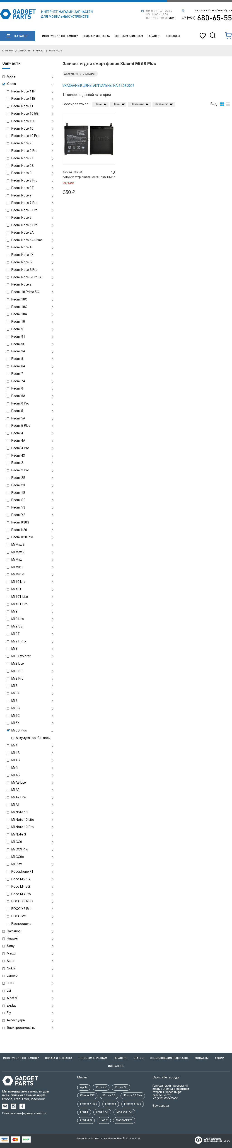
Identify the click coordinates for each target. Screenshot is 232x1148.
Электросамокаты (21, 1028)
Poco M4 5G (20, 886)
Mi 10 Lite (18, 582)
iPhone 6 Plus (132, 1104)
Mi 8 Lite (17, 663)
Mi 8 (14, 648)
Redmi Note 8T (22, 188)
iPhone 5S (109, 1095)
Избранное (116, 1066)
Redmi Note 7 (21, 195)
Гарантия (154, 36)
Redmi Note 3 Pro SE (27, 277)
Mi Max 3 (17, 544)
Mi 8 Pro (17, 678)
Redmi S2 (18, 500)
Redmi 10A (19, 314)
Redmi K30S (20, 522)
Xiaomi (12, 84)
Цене (98, 104)
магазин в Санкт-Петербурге (213, 11)
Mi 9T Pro (18, 641)
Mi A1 (15, 805)
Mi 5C (15, 715)
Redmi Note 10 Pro (25, 136)
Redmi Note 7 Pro (24, 203)
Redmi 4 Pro (20, 448)
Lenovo (12, 975)
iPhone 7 (101, 1087)
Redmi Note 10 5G (25, 113)
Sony (10, 946)
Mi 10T (16, 589)
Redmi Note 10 (22, 128)
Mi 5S (15, 708)
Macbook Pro (124, 1120)
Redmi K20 (19, 530)
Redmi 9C (18, 344)
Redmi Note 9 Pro (24, 151)
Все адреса (160, 1105)
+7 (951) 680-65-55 (165, 1098)
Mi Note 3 (18, 834)
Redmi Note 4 (21, 247)
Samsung (14, 931)
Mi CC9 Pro (19, 849)
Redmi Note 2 (21, 284)
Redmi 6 (17, 388)
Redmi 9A (18, 351)
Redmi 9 (17, 329)
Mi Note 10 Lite (22, 820)
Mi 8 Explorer (21, 656)
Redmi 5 (17, 411)
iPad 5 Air (102, 1112)
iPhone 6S (121, 1087)
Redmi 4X (18, 455)
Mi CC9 (16, 842)
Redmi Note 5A (22, 232)
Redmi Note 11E (23, 98)
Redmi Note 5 (21, 217)
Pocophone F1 (22, 871)
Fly (9, 1013)
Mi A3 (15, 775)
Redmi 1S (18, 493)
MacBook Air (124, 1112)
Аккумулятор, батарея (33, 738)
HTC (10, 983)
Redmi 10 (18, 321)
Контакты (173, 36)
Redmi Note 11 (22, 106)
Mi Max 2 (17, 552)
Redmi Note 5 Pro (24, 225)
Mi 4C (15, 760)
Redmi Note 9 (21, 143)
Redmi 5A (18, 418)
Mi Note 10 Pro (22, 827)
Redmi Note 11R (23, 91)
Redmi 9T (18, 336)
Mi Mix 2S (18, 574)
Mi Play (16, 864)
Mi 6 (14, 686)
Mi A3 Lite (18, 782)
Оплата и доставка (96, 36)
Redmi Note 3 (21, 262)
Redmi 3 (17, 463)
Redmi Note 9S (22, 166)
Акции (219, 1058)
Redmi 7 (17, 374)
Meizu (11, 953)
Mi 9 (14, 611)
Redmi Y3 (18, 507)
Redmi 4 (17, 433)
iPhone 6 (110, 1104)
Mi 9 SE (16, 626)
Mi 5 (14, 701)
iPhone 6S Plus (132, 1095)
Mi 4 (14, 745)
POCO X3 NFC (22, 901)
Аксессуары (16, 1020)
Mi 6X (15, 693)
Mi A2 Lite (18, 797)
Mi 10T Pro (19, 604)
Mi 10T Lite (19, 597)
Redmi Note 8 (21, 173)
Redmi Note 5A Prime (27, 240)
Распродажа (21, 924)
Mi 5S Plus (19, 730)
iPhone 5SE (87, 1095)
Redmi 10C (19, 307)
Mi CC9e (17, 857)
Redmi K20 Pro (22, 537)
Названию (137, 104)
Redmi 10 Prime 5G (25, 292)
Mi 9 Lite (17, 619)
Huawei (12, 938)
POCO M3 (18, 916)
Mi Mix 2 (17, 567)
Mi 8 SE (16, 671)
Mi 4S (15, 753)
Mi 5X (15, 723)
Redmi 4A (18, 440)
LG (9, 990)
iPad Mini (86, 1120)
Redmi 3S (18, 478)
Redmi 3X (18, 485)
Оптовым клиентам (128, 36)
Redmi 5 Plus (20, 425)
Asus (10, 961)
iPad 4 (84, 1112)
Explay (11, 1005)
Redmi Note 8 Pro (24, 180)
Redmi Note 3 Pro (24, 270)
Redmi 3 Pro (20, 470)
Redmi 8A (18, 366)
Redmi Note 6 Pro (24, 210)
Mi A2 (15, 790)
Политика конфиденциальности (24, 1113)
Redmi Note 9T (22, 158)
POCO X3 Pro (21, 909)
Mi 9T (15, 634)
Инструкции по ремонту (60, 36)
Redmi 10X (19, 299)
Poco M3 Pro (21, 894)
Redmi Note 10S (23, 121)
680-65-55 (207, 17)
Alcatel (12, 998)
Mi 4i (14, 767)
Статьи (138, 1058)
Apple (11, 76)
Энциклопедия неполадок (169, 1058)
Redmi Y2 (18, 515)
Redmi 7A (18, 381)
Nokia (11, 968)
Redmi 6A (18, 396)
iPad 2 (104, 1120)
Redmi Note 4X (22, 255)
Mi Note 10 (19, 812)
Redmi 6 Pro (20, 403)
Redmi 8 (17, 359)
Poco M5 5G (20, 879)
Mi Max (16, 559)
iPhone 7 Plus (88, 1104)
